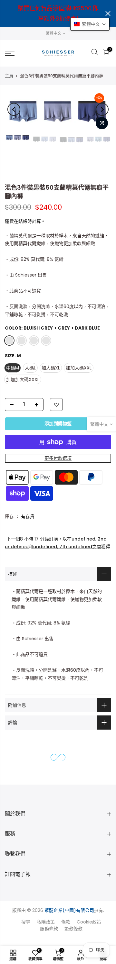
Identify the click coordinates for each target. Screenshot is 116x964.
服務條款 (49, 928)
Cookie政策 (89, 922)
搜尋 (25, 922)
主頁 (9, 76)
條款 (65, 922)
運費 (9, 221)
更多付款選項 (58, 458)
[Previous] (13, 109)
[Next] (102, 109)
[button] (90, 24)
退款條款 (73, 928)
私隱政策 (46, 922)
